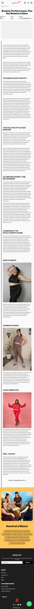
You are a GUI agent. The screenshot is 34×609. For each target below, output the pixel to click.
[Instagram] (13, 604)
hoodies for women (16, 534)
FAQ (2, 577)
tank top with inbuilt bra (24, 540)
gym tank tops (26, 531)
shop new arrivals (28, 534)
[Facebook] (16, 604)
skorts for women (16, 531)
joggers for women (11, 537)
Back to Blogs (13, 480)
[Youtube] (18, 604)
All (4, 6)
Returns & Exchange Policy (8, 588)
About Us (3, 572)
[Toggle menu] (2, 2)
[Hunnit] (17, 3)
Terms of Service (5, 591)
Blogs (2, 580)
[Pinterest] (20, 604)
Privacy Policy (4, 586)
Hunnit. (19, 607)
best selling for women (11, 540)
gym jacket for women (23, 537)
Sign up (27, 562)
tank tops (8, 531)
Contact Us (4, 575)
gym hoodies (6, 534)
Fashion (7, 6)
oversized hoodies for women (18, 543)
